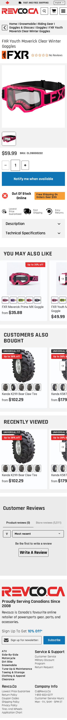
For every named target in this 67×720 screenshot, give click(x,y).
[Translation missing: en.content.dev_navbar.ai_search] (44, 11)
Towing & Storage (13, 672)
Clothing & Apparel (13, 676)
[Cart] (54, 11)
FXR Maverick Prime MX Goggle (23, 307)
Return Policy (9, 695)
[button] (40, 55)
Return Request (44, 667)
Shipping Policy (10, 702)
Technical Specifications (25, 233)
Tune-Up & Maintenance (17, 669)
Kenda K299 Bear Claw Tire (19, 394)
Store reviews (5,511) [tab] (48, 522)
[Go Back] (4, 27)
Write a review (33, 552)
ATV (4, 651)
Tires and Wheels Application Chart (12, 710)
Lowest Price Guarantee (16, 691)
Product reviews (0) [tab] (18, 522)
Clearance (8, 679)
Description (15, 223)
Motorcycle (8, 658)
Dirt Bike (7, 661)
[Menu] (63, 11)
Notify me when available (33, 179)
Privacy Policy (9, 705)
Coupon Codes (10, 698)
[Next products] (62, 279)
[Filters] (7, 533)
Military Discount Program (44, 661)
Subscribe (54, 640)
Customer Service (45, 656)
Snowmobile (9, 665)
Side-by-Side (10, 655)
